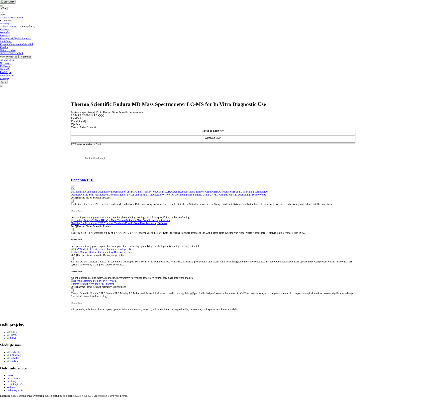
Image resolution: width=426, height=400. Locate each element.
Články (4, 26)
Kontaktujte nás (15, 384)
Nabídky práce (7, 50)
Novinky (4, 23)
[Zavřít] (1, 12)
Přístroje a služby (9, 38)
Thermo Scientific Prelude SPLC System (92, 283)
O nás (10, 375)
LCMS (19, 17)
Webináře (5, 32)
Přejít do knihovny (213, 130)
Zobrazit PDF (213, 137)
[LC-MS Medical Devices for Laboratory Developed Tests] (102, 249)
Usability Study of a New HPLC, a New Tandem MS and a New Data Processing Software (119, 223)
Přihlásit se (11, 56)
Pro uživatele (13, 378)
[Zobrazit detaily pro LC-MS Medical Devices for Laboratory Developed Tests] (72, 258)
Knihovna (5, 29)
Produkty (5, 35)
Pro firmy (12, 381)
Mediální (28, 44)
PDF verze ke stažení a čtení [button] (86, 144)
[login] (1, 86)
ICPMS (12, 17)
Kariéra (4, 47)
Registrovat (25, 56)
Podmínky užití (15, 390)
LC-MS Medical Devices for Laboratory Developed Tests (101, 252)
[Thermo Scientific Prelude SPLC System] (93, 280)
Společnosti (6, 41)
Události (12, 26)
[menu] (1, 5)
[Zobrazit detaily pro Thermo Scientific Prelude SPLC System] (72, 290)
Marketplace (24, 38)
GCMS (4, 17)
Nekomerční (16, 44)
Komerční (5, 44)
